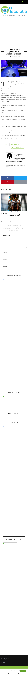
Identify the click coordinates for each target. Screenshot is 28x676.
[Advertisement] (14, 33)
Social (16, 145)
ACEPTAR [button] (23, 671)
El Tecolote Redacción (15, 56)
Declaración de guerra (14, 413)
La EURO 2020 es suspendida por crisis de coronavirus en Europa (14, 214)
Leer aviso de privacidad (14, 674)
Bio (6, 145)
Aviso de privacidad (5, 658)
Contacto (3, 662)
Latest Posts (18, 148)
